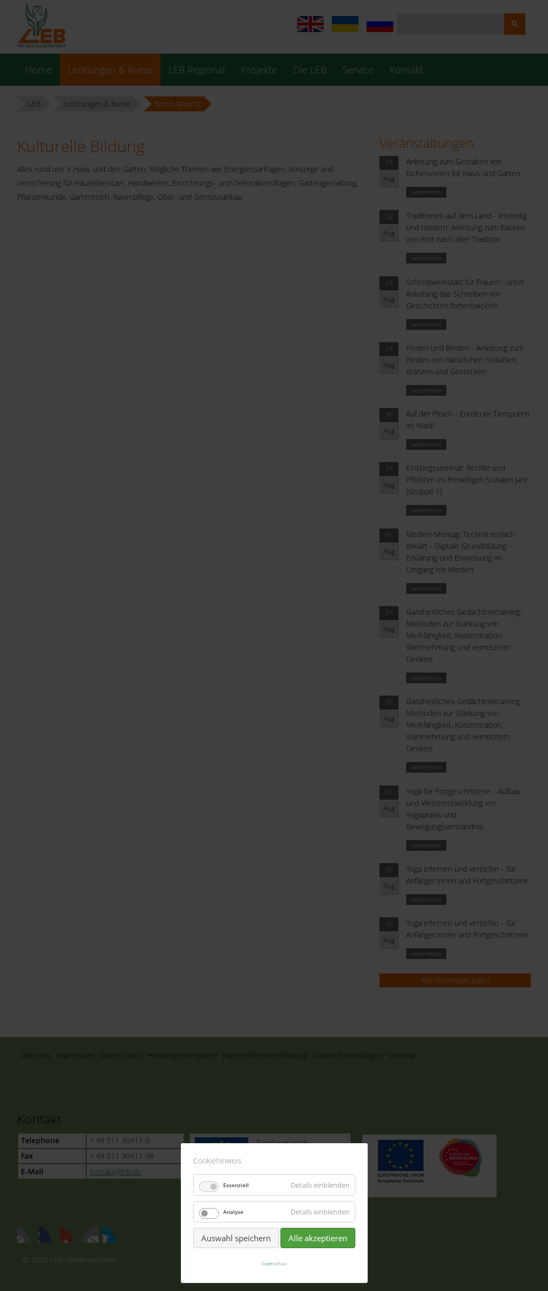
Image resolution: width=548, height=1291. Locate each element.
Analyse (233, 1211)
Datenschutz (274, 1263)
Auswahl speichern (236, 1238)
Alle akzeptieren (317, 1238)
